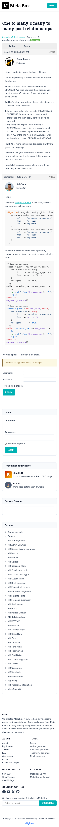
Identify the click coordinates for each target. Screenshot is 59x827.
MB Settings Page (16, 629)
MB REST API (14, 621)
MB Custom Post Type (18, 574)
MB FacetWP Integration (19, 591)
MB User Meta (14, 672)
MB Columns (13, 562)
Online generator (38, 746)
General (11, 536)
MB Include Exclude (17, 612)
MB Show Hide (15, 634)
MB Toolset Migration (18, 659)
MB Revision (13, 625)
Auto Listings (8, 780)
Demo (33, 743)
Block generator (38, 756)
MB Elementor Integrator (19, 587)
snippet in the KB (23, 202)
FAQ (4, 753)
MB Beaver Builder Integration (22, 549)
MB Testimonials (15, 651)
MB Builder (13, 557)
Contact (6, 759)
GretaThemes (8, 777)
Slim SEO (6, 774)
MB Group (12, 608)
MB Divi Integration (16, 583)
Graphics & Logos (10, 762)
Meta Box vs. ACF (38, 774)
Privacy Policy (31, 819)
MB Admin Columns (17, 545)
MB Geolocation (15, 604)
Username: (8, 373)
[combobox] (29, 510)
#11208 (52, 177)
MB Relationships (18, 37)
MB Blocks (13, 553)
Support (5, 37)
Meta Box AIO (14, 689)
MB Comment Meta (17, 566)
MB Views (12, 680)
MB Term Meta (15, 646)
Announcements (15, 532)
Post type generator (39, 749)
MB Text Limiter (15, 655)
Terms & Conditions (47, 819)
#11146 (52, 52)
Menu (52, 5)
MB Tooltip (13, 663)
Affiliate (5, 749)
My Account (7, 746)
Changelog (7, 756)
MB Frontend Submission (19, 600)
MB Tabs (12, 638)
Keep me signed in (14, 386)
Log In (8, 392)
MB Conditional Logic (18, 570)
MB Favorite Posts (16, 596)
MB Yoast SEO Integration (20, 685)
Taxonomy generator (40, 753)
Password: (7, 379)
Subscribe (48, 803)
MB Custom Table (16, 578)
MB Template (14, 642)
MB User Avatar (15, 668)
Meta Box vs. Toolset (40, 777)
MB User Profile (15, 676)
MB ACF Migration (16, 540)
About (5, 743)
